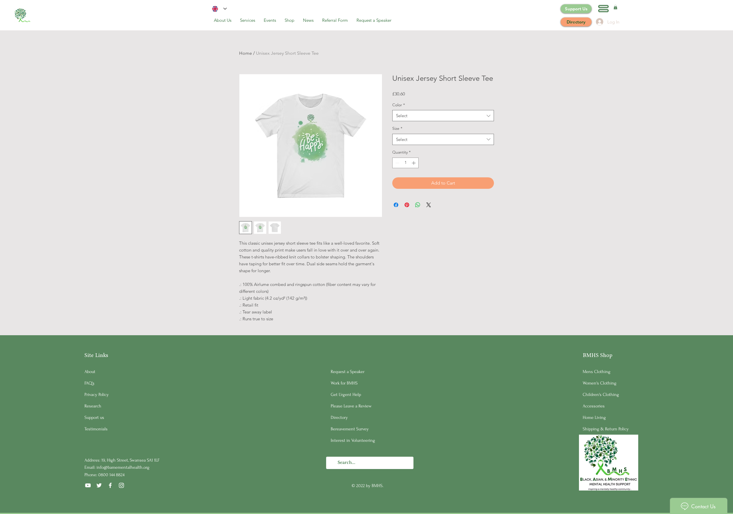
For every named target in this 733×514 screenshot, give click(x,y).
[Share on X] (428, 204)
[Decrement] (396, 163)
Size (397, 128)
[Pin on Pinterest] (406, 204)
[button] (603, 8)
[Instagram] (121, 485)
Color (398, 104)
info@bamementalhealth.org (122, 467)
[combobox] (443, 115)
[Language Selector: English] (219, 8)
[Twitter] (99, 485)
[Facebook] (110, 485)
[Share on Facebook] (396, 204)
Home (245, 53)
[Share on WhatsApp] (417, 204)
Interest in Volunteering (353, 440)
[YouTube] (87, 485)
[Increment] (414, 163)
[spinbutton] (405, 163)
